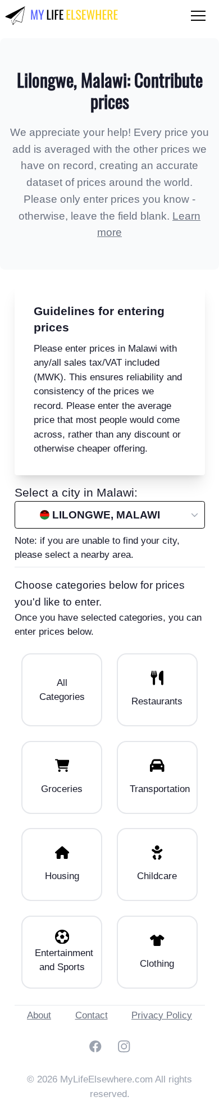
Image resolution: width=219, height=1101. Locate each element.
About (39, 1015)
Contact (91, 1015)
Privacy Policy (161, 1015)
